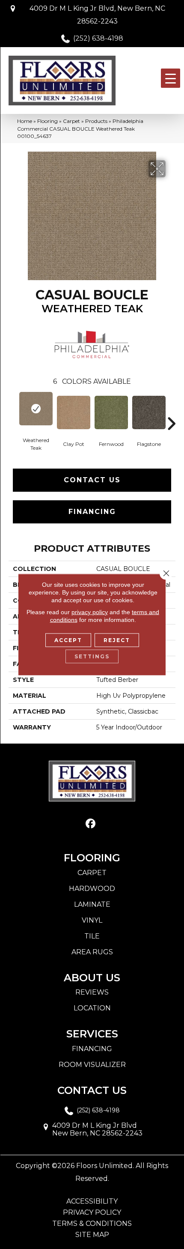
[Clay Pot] (73, 412)
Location (92, 1008)
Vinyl (92, 920)
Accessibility (92, 1201)
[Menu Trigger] (170, 78)
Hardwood (92, 888)
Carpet (71, 121)
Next (171, 410)
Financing (92, 512)
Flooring (47, 121)
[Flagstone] (149, 412)
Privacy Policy (92, 1212)
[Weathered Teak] (36, 408)
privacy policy (89, 612)
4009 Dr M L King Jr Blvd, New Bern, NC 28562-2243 (97, 14)
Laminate (92, 904)
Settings (92, 656)
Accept (68, 640)
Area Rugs (92, 952)
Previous (12, 410)
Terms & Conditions (92, 1223)
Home (24, 121)
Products (96, 121)
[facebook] (91, 824)
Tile (92, 936)
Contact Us (92, 480)
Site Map (92, 1234)
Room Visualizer (92, 1065)
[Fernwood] (111, 412)
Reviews (92, 992)
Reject (117, 640)
